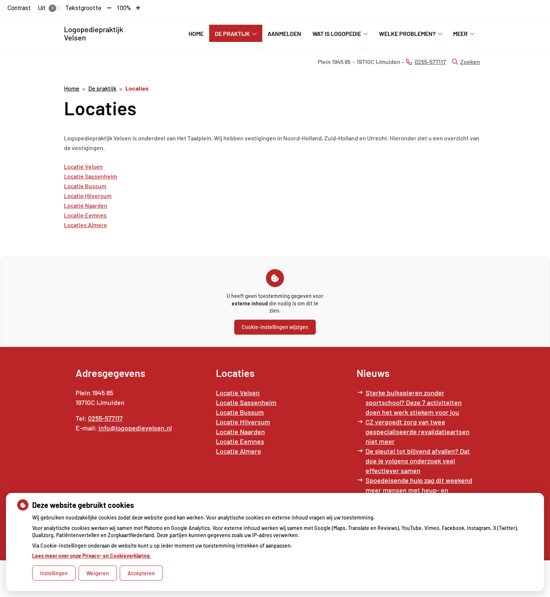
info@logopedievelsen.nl (135, 428)
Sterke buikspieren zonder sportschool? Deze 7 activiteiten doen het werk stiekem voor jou (414, 402)
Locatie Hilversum (87, 195)
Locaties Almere (85, 224)
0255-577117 (105, 418)
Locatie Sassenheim (90, 176)
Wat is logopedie (336, 33)
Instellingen (54, 573)
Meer (460, 33)
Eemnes (96, 215)
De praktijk (232, 33)
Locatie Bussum (85, 185)
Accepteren (141, 573)
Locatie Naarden (85, 205)
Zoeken (470, 61)
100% (123, 8)
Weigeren (97, 573)
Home (196, 33)
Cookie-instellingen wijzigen (275, 327)
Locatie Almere (238, 451)
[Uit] (55, 8)
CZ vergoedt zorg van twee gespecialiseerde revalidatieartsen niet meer (418, 431)
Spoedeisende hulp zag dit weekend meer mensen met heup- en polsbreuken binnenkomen (419, 490)
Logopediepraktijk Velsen (93, 33)
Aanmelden (284, 33)
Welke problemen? (407, 33)
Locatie (74, 215)
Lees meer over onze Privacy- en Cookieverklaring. (91, 555)
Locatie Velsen (83, 166)
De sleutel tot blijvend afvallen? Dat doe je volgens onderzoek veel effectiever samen (418, 461)
